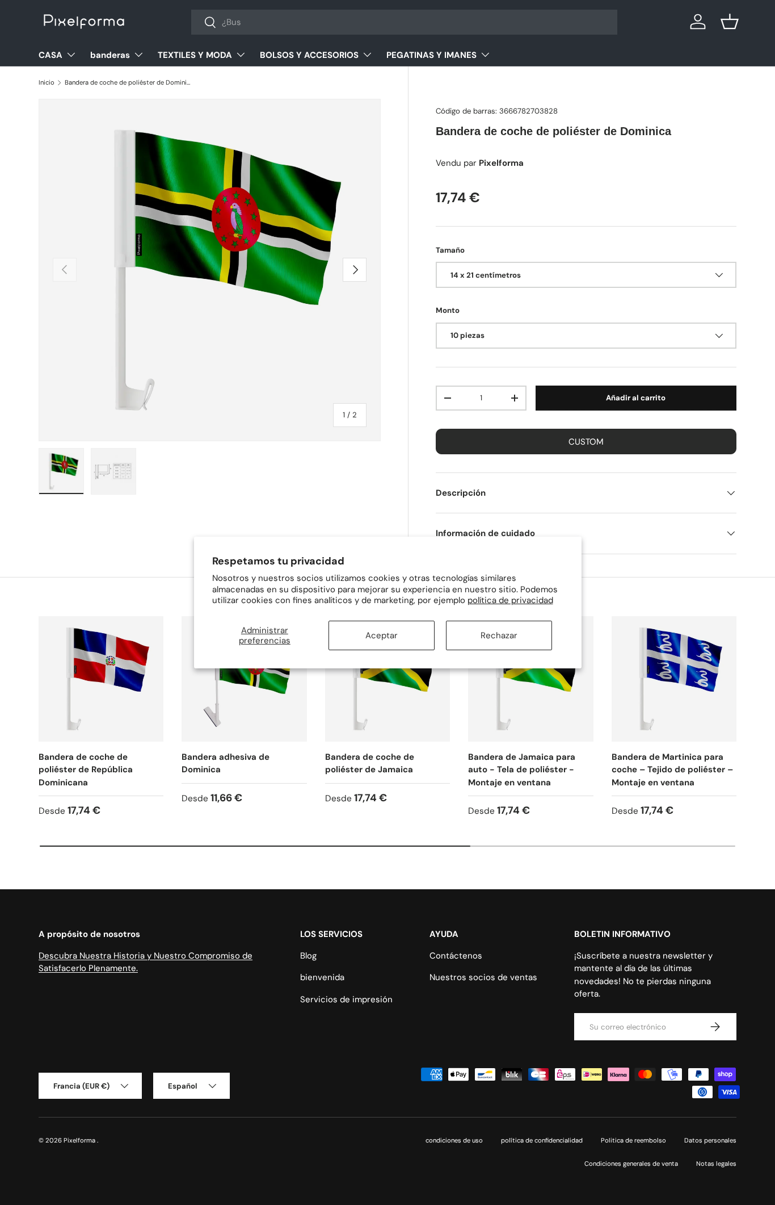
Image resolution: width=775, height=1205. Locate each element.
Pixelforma (80, 1140)
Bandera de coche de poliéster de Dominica (128, 82)
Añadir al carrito (636, 398)
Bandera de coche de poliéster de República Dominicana (86, 769)
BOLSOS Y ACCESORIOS (309, 55)
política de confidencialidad (542, 1140)
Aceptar (381, 635)
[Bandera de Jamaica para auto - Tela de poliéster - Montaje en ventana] (530, 678)
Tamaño (450, 250)
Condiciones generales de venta (631, 1164)
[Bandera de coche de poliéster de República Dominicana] (101, 678)
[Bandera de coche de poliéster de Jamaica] (387, 678)
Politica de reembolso (633, 1140)
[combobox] (404, 22)
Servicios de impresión (346, 999)
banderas (110, 55)
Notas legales (716, 1164)
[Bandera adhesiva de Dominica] (244, 678)
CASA (50, 55)
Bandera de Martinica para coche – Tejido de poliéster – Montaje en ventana (672, 769)
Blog (308, 955)
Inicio (46, 82)
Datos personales (710, 1140)
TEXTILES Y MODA (195, 55)
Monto (448, 310)
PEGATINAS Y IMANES (431, 55)
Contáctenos (455, 955)
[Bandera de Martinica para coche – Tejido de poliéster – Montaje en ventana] (674, 678)
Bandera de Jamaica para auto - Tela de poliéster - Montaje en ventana (521, 769)
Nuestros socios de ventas (483, 977)
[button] (729, 21)
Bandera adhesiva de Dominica (225, 763)
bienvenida (322, 977)
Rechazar (499, 635)
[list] (209, 270)
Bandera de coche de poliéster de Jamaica (369, 763)
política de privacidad (510, 600)
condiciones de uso (454, 1140)
